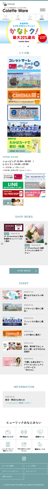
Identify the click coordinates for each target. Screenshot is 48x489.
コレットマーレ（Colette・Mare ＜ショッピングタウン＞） (15, 10)
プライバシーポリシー (10, 471)
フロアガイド (5, 19)
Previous (2, 244)
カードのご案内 (8, 466)
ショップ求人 (31, 466)
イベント (30, 19)
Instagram (24, 459)
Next (46, 244)
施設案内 (42, 19)
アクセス (18, 19)
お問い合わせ (7, 476)
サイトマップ (31, 471)
